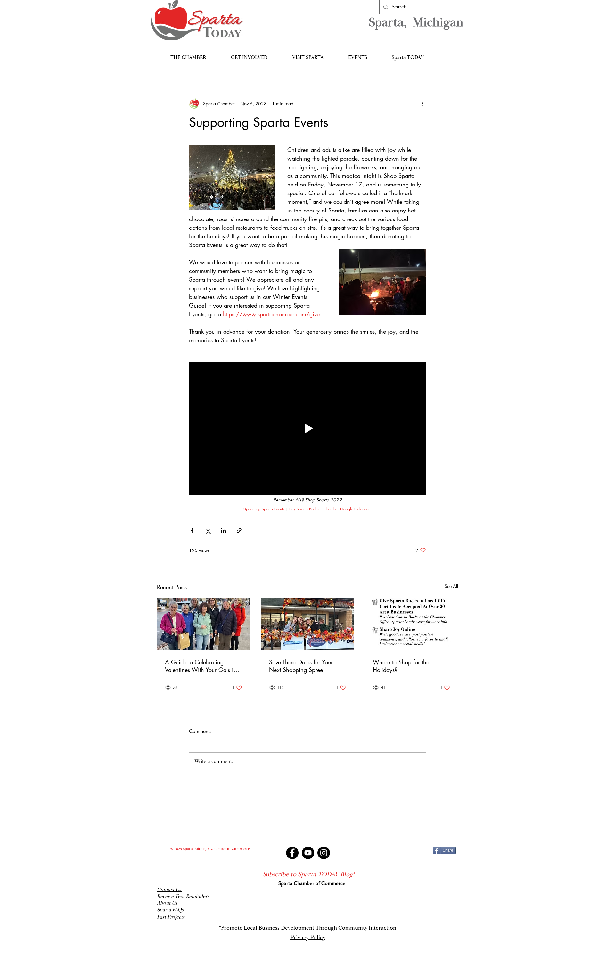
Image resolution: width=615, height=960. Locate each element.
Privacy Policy (307, 937)
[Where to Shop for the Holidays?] (411, 624)
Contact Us (169, 889)
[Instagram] (323, 853)
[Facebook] (292, 853)
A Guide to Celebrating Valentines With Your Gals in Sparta (201, 666)
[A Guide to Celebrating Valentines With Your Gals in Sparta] (203, 624)
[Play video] (307, 428)
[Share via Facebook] (192, 530)
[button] (188, 54)
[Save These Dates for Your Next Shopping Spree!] (307, 624)
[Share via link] (239, 530)
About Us (167, 903)
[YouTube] (308, 853)
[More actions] (422, 103)
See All (451, 586)
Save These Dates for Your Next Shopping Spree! (301, 666)
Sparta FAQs (170, 909)
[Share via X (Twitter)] (208, 530)
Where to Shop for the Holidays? (401, 666)
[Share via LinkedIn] (223, 530)
